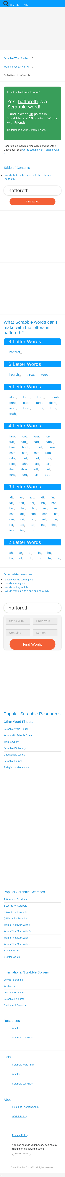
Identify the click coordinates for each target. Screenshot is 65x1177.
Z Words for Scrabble (15, 905)
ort (22, 519)
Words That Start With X (17, 944)
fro (43, 503)
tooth (12, 408)
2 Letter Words (12, 950)
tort (36, 474)
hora (52, 447)
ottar (26, 402)
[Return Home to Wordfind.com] (6, 6)
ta (49, 558)
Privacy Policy (20, 1135)
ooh (44, 513)
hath (49, 442)
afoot (12, 397)
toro (24, 474)
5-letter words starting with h (20, 579)
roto (12, 463)
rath (48, 452)
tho (53, 524)
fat (11, 503)
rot (11, 524)
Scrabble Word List (22, 1037)
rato (12, 458)
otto (24, 452)
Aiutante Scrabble (14, 992)
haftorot (14, 352)
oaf (45, 508)
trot (47, 474)
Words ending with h (16, 587)
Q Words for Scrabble (16, 918)
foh (22, 503)
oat (11, 513)
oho (33, 513)
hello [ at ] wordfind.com (25, 1107)
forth (26, 397)
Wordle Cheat (11, 742)
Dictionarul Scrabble (15, 1005)
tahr (24, 463)
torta (53, 408)
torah (26, 408)
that (12, 469)
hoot (39, 447)
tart (48, 463)
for (32, 503)
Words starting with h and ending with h (27, 591)
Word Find (19, 4)
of (20, 558)
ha (49, 552)
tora (12, 474)
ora (11, 519)
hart (36, 442)
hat (23, 508)
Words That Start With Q (17, 931)
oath (12, 452)
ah (11, 552)
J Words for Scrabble (15, 899)
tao (22, 524)
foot (24, 436)
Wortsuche (10, 986)
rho (54, 519)
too (11, 530)
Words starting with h (16, 583)
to (58, 558)
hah (54, 503)
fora (36, 436)
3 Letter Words (12, 957)
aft (11, 497)
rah (33, 519)
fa (39, 552)
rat (44, 519)
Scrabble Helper (13, 761)
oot (56, 513)
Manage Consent (21, 1153)
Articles (16, 1028)
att (42, 497)
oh (30, 558)
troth (12, 413)
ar (20, 552)
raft (36, 452)
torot (40, 408)
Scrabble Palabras (14, 999)
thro (24, 469)
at (30, 552)
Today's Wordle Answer (17, 767)
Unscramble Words (14, 754)
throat (31, 374)
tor (22, 530)
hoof (25, 447)
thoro (53, 402)
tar (32, 524)
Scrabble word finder (23, 1064)
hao (12, 508)
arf (21, 497)
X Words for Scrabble (15, 912)
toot (47, 469)
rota (48, 458)
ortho (13, 402)
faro (12, 436)
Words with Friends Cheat (18, 735)
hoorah (14, 374)
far (52, 497)
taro (36, 463)
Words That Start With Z (17, 925)
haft (23, 442)
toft (35, 469)
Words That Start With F (17, 938)
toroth (45, 374)
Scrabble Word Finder (16, 729)
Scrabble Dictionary (15, 748)
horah (55, 397)
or (40, 558)
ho (11, 558)
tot (32, 530)
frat (11, 442)
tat (43, 524)
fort (48, 436)
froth (40, 397)
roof (24, 458)
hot (34, 508)
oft (22, 513)
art (32, 497)
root (36, 458)
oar (56, 508)
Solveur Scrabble (13, 980)
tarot (39, 402)
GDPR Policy (19, 1116)
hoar (12, 447)
